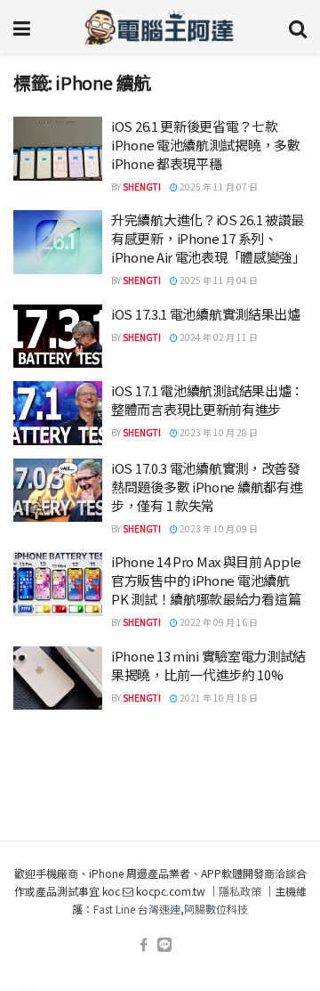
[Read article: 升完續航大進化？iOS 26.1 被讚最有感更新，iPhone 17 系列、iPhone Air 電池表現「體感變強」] (57, 242)
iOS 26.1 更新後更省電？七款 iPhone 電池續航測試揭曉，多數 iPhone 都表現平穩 (205, 145)
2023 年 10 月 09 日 (218, 528)
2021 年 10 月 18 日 (218, 697)
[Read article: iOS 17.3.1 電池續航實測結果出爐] (57, 337)
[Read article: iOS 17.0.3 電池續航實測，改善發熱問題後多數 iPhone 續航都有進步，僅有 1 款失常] (57, 491)
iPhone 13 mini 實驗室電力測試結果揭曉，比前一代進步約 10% (208, 665)
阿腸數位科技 (216, 908)
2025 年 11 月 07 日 (218, 186)
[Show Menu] (21, 26)
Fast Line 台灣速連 (136, 908)
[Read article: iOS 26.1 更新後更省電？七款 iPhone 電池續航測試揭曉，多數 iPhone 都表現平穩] (57, 149)
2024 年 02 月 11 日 (218, 337)
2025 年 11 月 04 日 (218, 280)
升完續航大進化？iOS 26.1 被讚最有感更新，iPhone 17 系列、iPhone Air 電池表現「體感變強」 (208, 238)
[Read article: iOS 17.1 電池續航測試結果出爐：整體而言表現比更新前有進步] (57, 413)
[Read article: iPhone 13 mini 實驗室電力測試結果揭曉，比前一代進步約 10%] (57, 678)
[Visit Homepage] (159, 27)
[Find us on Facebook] (144, 945)
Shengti (142, 186)
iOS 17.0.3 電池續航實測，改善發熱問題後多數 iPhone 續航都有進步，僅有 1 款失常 (206, 487)
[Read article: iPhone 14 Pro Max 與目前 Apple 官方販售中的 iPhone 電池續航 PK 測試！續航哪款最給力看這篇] (57, 584)
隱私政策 (240, 890)
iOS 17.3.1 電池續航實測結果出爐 (205, 314)
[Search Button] (298, 26)
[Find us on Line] (164, 945)
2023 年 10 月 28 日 (218, 432)
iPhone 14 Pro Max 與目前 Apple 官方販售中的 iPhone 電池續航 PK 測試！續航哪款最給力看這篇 (206, 580)
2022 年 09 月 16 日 (218, 622)
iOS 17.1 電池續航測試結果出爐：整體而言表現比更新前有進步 (207, 399)
